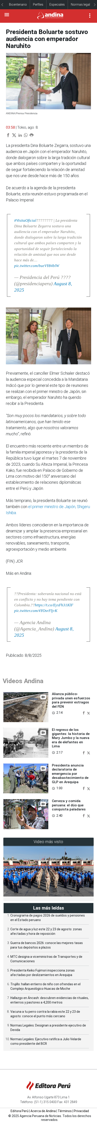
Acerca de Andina (43, 1111)
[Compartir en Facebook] (84, 712)
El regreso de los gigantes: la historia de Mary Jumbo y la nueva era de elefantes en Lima (71, 738)
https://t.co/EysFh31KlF (54, 605)
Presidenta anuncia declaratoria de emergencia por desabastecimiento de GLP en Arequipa (70, 773)
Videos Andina (23, 681)
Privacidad (81, 1111)
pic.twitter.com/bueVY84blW (36, 266)
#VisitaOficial (25, 220)
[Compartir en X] (88, 712)
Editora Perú (19, 1111)
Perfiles (38, 4)
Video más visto (48, 841)
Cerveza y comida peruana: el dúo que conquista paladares (69, 805)
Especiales (57, 4)
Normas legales (82, 4)
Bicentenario (18, 4)
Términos (65, 1111)
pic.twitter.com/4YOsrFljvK (35, 611)
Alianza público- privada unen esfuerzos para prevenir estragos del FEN (71, 700)
